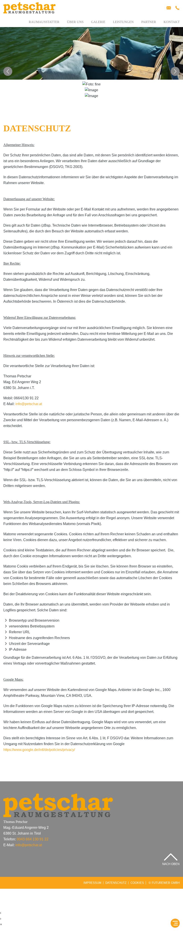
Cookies (137, 882)
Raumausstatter (44, 22)
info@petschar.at (28, 404)
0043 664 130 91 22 (32, 839)
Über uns (75, 22)
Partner (148, 22)
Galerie (98, 22)
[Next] (175, 71)
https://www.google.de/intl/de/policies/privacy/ (39, 750)
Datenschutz (116, 882)
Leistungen (123, 22)
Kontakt (172, 22)
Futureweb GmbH (166, 882)
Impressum (92, 882)
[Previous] (7, 71)
